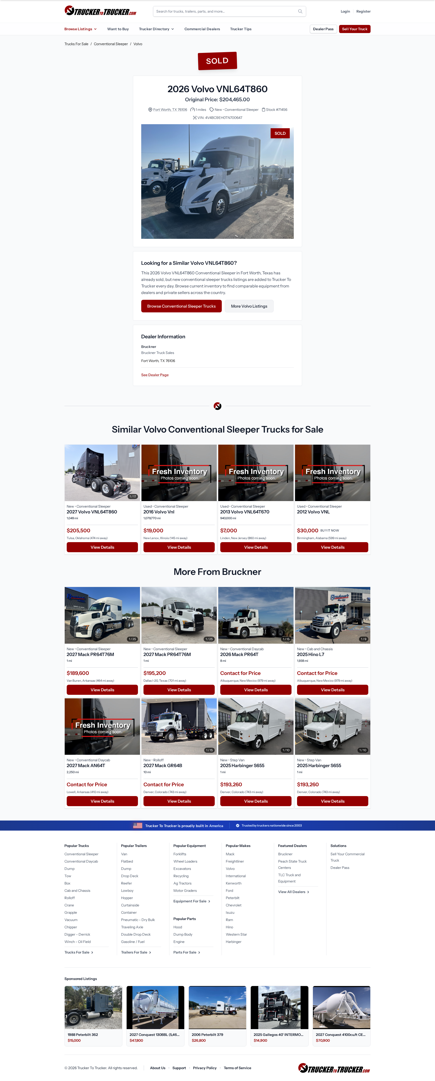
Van (124, 854)
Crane (69, 905)
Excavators (182, 868)
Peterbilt (232, 898)
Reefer (126, 883)
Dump (69, 868)
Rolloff (69, 898)
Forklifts (179, 854)
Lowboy (127, 890)
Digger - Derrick (77, 934)
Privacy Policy (205, 1068)
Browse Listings (78, 29)
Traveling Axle (132, 927)
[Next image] (135, 473)
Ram (229, 920)
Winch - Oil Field (77, 941)
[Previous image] (70, 473)
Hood (177, 927)
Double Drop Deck (136, 934)
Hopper (127, 898)
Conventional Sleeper (111, 44)
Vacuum (71, 920)
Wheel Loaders (185, 861)
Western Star (236, 934)
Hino (229, 927)
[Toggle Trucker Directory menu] (172, 29)
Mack (230, 854)
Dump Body (182, 934)
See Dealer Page (155, 375)
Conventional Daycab (81, 861)
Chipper (70, 927)
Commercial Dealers (202, 29)
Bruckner (285, 854)
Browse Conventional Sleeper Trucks (181, 306)
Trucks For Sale (76, 44)
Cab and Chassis (77, 890)
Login (345, 11)
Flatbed (127, 861)
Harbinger (233, 941)
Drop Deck (129, 876)
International (236, 876)
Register (363, 11)
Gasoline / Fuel (132, 941)
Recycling (181, 876)
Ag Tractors (182, 883)
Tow (67, 876)
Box (67, 883)
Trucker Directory (154, 29)
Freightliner (235, 861)
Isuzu (230, 912)
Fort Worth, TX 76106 (170, 109)
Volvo (137, 44)
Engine (179, 941)
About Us (157, 1068)
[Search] (300, 11)
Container (129, 912)
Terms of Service (237, 1068)
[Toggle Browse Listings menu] (95, 29)
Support (179, 1068)
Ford (229, 890)
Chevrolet (233, 905)
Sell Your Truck (355, 29)
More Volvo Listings (249, 306)
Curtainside (130, 905)
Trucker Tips (240, 29)
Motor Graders (185, 890)
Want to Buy (118, 29)
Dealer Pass (323, 29)
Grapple (70, 912)
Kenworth (233, 883)
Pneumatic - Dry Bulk (138, 920)
